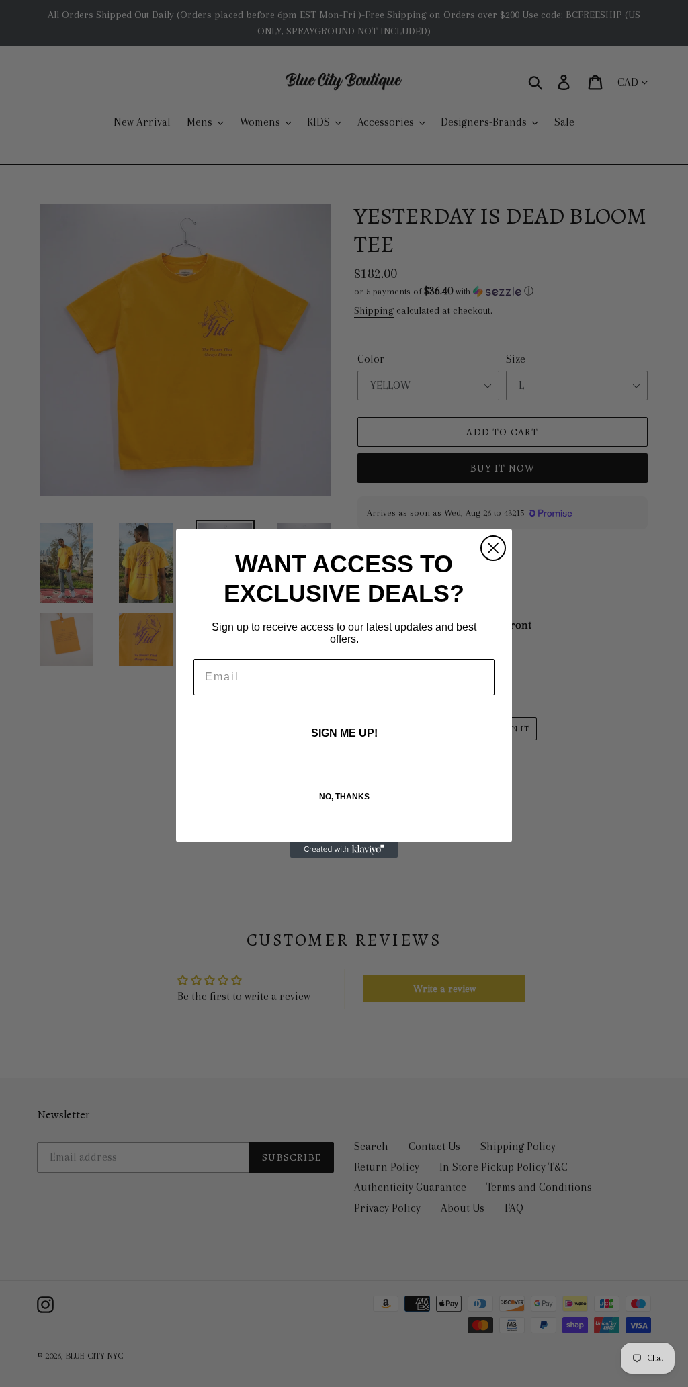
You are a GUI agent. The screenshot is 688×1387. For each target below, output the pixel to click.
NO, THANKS (344, 796)
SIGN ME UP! (344, 733)
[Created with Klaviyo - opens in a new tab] (344, 850)
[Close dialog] (493, 548)
